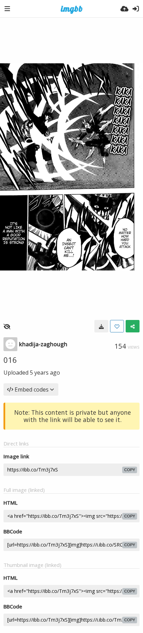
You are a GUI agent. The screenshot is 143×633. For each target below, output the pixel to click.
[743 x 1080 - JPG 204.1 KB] (101, 326)
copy (129, 470)
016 (10, 360)
